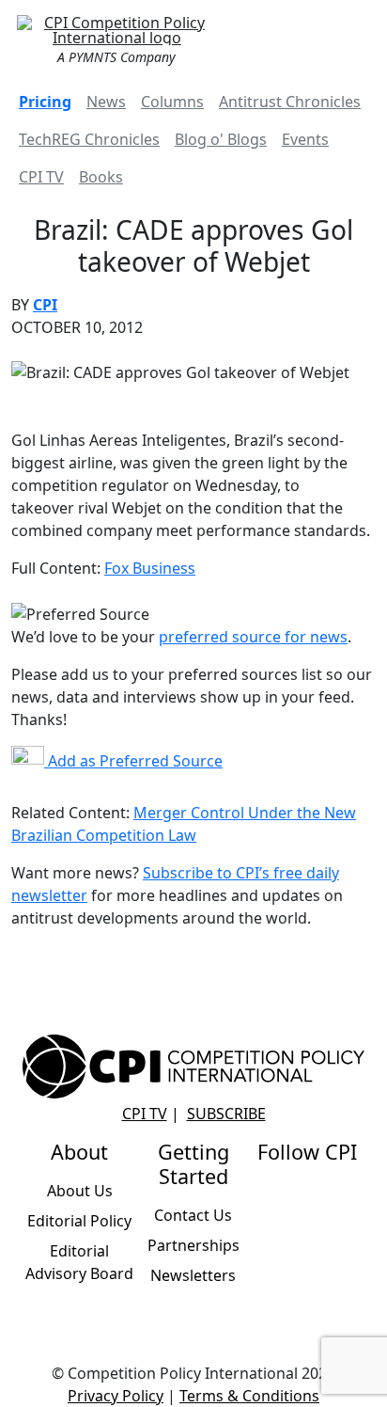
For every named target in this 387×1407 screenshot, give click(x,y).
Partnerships (193, 1245)
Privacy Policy (115, 1395)
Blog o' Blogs (221, 139)
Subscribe (226, 1113)
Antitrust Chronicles (290, 101)
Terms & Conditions (249, 1395)
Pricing (45, 101)
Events (305, 139)
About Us (80, 1190)
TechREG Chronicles (89, 139)
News (106, 101)
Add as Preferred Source (133, 761)
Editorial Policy (79, 1220)
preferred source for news (253, 636)
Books (101, 176)
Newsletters (193, 1275)
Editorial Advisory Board (79, 1262)
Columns (172, 101)
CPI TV (41, 176)
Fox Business (149, 568)
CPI (45, 304)
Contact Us (193, 1215)
